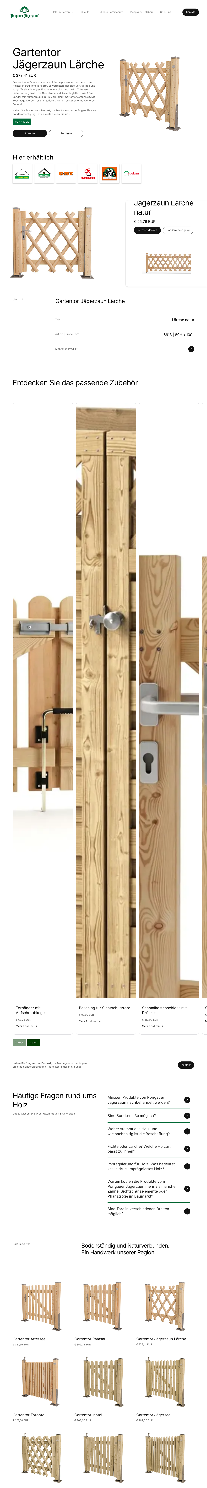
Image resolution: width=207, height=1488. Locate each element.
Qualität (85, 12)
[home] (24, 12)
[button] (62, 12)
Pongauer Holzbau (141, 12)
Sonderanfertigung (178, 230)
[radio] (22, 122)
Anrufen (30, 133)
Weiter (34, 1042)
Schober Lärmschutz (110, 12)
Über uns (165, 12)
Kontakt (190, 12)
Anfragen (66, 133)
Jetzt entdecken (147, 230)
